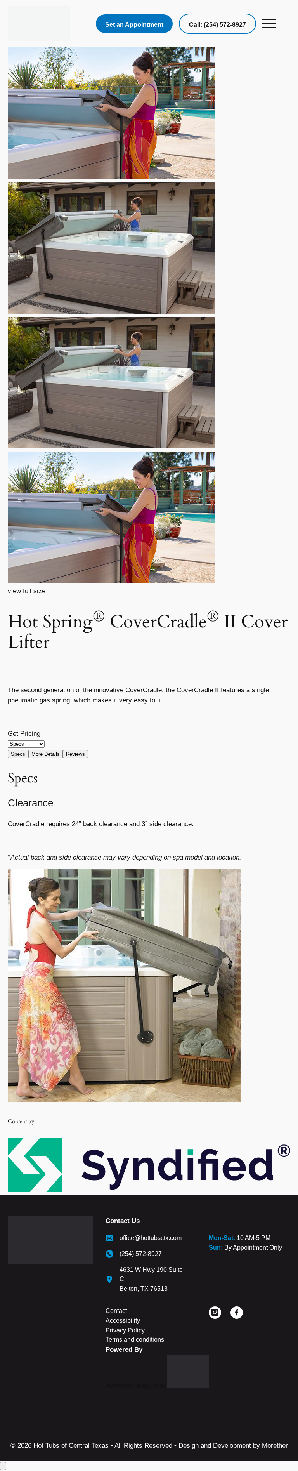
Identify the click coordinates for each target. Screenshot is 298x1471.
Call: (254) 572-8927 (217, 24)
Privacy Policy (125, 1330)
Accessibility (123, 1320)
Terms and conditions (135, 1339)
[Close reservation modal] (3, 1466)
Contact (116, 1311)
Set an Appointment (134, 24)
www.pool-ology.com (135, 1385)
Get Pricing (24, 733)
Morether (275, 1445)
